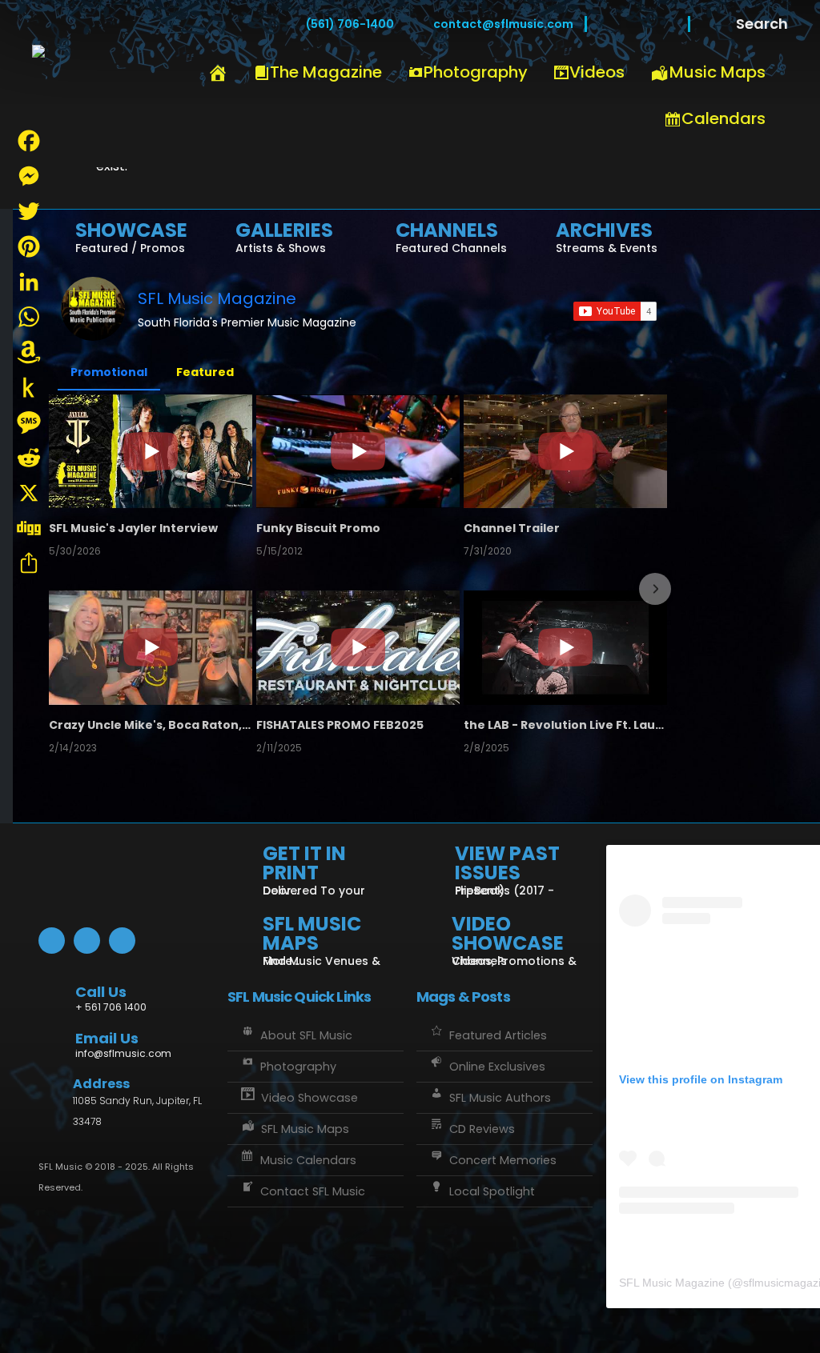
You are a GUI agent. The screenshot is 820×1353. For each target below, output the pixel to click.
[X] (28, 492)
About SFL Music (306, 1035)
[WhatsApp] (28, 316)
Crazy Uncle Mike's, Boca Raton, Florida (150, 725)
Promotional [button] (108, 372)
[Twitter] (28, 211)
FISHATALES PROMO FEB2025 (340, 725)
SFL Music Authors (500, 1098)
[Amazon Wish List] (28, 352)
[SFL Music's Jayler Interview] (150, 451)
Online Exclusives (497, 1067)
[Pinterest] (28, 246)
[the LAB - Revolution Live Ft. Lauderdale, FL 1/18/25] (565, 647)
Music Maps (717, 72)
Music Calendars (308, 1160)
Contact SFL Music (312, 1191)
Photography (476, 72)
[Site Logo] (128, 84)
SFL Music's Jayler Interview (133, 528)
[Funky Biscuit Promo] (358, 451)
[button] (62, 589)
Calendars (723, 118)
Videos (597, 72)
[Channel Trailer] (565, 451)
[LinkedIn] (28, 281)
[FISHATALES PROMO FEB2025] (358, 647)
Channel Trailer (512, 528)
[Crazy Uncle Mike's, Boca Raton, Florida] (150, 647)
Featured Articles (498, 1035)
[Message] (28, 422)
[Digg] (28, 528)
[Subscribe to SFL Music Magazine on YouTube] (615, 311)
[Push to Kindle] (28, 387)
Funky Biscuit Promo (318, 528)
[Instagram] (664, 24)
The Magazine (326, 72)
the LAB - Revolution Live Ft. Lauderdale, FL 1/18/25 (565, 725)
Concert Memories (503, 1160)
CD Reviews (482, 1129)
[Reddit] (28, 457)
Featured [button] (205, 372)
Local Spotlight (492, 1191)
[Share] (28, 563)
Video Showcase (309, 1098)
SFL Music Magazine (217, 298)
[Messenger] (28, 176)
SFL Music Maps (305, 1129)
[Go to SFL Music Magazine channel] (93, 309)
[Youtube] (637, 24)
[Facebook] (610, 24)
